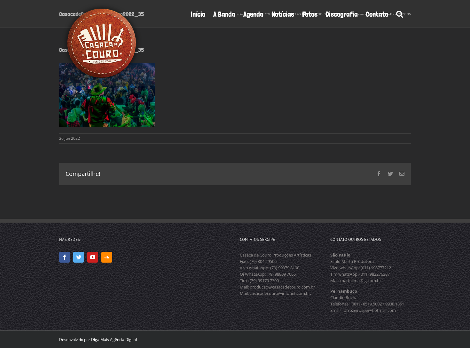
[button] (399, 13)
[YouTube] (92, 257)
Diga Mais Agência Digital (114, 339)
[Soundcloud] (106, 257)
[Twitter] (78, 257)
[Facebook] (64, 257)
